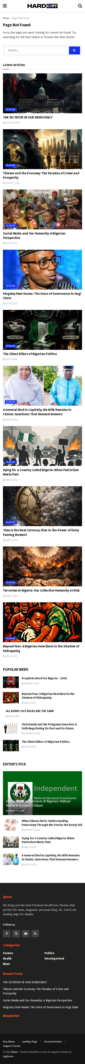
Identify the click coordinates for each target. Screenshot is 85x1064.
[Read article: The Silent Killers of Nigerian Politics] (42, 330)
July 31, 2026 (11, 243)
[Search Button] (80, 6)
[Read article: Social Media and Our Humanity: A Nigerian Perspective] (42, 209)
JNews (14, 1052)
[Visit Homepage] (42, 6)
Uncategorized (54, 958)
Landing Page (29, 1041)
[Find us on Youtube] (25, 933)
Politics (49, 953)
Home (6, 18)
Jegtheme (8, 1056)
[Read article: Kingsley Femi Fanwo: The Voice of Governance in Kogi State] (42, 270)
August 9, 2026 (12, 123)
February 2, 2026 (32, 733)
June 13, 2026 (11, 540)
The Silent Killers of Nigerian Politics (30, 354)
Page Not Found (20, 18)
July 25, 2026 (11, 304)
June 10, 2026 (11, 596)
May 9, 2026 (13, 716)
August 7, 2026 (12, 183)
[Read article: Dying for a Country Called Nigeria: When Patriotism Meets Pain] (42, 446)
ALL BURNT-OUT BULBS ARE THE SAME (30, 711)
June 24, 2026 (11, 420)
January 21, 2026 (16, 811)
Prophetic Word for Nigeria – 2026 (44, 678)
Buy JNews (9, 1041)
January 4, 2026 (31, 683)
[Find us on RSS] (35, 933)
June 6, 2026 (11, 656)
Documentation (53, 1041)
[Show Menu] (5, 6)
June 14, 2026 (11, 480)
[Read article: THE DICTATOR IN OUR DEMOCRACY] (42, 93)
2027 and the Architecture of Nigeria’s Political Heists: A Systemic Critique (38, 803)
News (6, 964)
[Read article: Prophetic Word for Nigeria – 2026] (11, 682)
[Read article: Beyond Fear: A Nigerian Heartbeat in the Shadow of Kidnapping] (42, 622)
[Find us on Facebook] (6, 933)
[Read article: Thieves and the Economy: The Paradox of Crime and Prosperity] (42, 149)
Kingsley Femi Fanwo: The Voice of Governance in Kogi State (40, 1007)
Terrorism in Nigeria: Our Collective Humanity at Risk (41, 590)
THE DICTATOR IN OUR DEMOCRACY (27, 117)
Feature (11, 109)
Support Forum (11, 1045)
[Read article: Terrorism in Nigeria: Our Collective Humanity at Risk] (42, 566)
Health (7, 958)
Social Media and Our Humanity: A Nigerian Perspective (37, 1000)
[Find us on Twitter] (16, 933)
